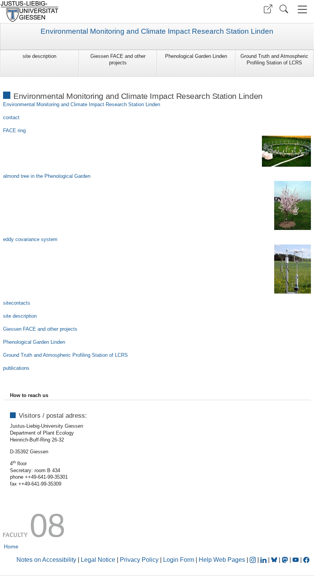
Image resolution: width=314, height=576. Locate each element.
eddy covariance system (30, 239)
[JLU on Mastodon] (285, 559)
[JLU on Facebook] (306, 559)
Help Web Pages (222, 559)
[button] (268, 9)
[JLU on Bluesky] (275, 559)
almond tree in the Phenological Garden (46, 176)
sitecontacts (16, 303)
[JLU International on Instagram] (253, 559)
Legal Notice (98, 559)
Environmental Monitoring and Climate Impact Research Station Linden (157, 31)
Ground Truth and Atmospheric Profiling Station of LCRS (274, 59)
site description (39, 56)
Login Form (178, 559)
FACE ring (14, 130)
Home (11, 546)
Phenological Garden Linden (196, 56)
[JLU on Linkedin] (264, 559)
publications (16, 368)
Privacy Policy (139, 559)
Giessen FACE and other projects (118, 59)
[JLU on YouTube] (296, 559)
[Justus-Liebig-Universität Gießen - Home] (77, 11)
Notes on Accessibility (47, 559)
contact (11, 117)
